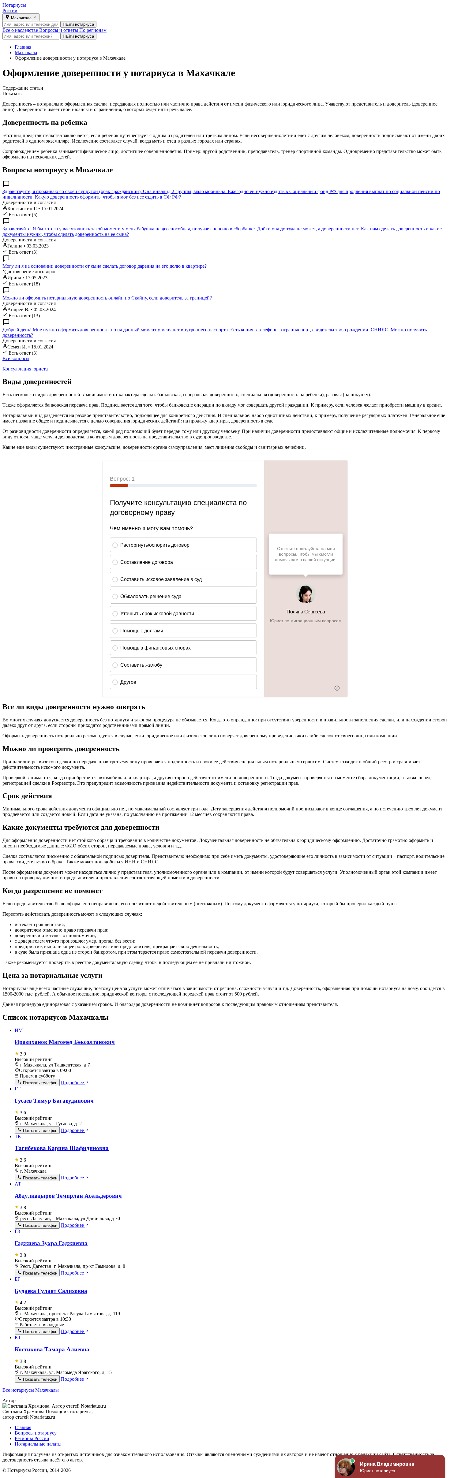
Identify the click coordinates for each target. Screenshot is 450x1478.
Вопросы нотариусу (36, 1432)
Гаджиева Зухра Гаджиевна (51, 1243)
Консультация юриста (25, 368)
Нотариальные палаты (38, 1443)
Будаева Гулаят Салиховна (51, 1291)
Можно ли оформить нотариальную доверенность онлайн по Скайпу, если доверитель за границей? (107, 297)
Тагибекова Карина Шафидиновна (62, 1148)
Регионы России (32, 1438)
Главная (23, 47)
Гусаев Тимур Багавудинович (54, 1100)
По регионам (93, 30)
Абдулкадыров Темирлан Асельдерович (68, 1196)
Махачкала (26, 52)
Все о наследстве (20, 30)
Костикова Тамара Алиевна (52, 1349)
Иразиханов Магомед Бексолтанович (65, 1042)
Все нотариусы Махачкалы (30, 1390)
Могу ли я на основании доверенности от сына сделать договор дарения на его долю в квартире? (104, 266)
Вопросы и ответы (59, 30)
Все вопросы (15, 358)
